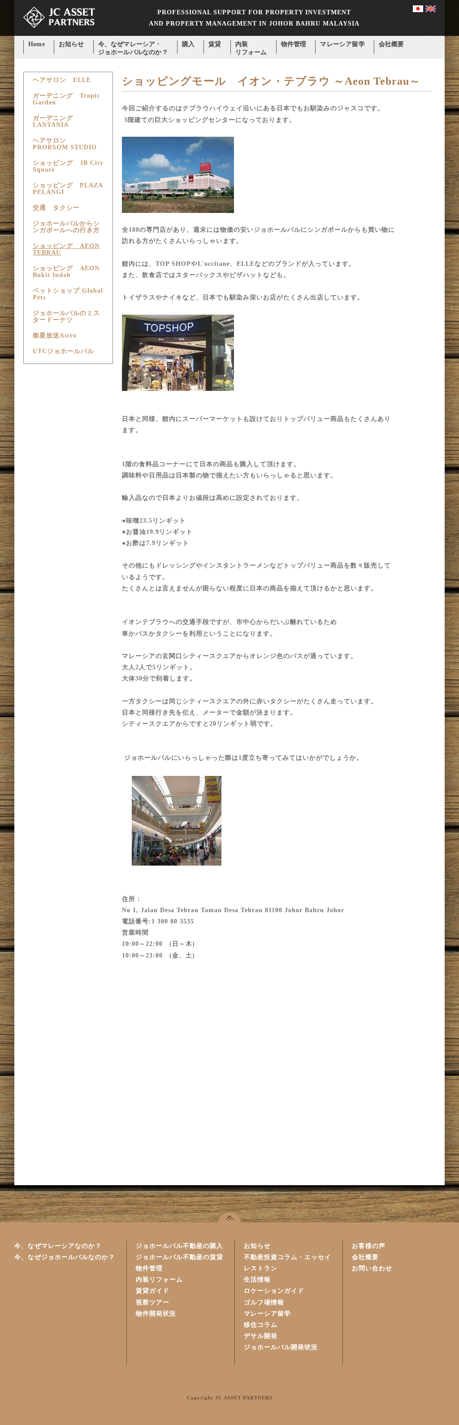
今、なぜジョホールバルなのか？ (64, 1257)
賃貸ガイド (152, 1290)
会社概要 (391, 44)
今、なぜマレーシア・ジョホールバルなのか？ (133, 45)
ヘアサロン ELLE (62, 80)
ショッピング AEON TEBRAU (66, 249)
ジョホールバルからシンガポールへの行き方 (66, 227)
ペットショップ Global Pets (68, 294)
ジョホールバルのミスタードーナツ (66, 316)
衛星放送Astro (55, 335)
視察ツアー (152, 1302)
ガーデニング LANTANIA (56, 121)
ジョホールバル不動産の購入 (179, 1246)
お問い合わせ (372, 1268)
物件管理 (294, 44)
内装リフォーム (251, 45)
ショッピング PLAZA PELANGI (68, 188)
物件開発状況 (156, 1313)
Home (36, 44)
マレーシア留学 (342, 44)
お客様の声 (368, 1246)
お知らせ (71, 44)
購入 (188, 44)
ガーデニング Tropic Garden (66, 99)
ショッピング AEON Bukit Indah (66, 271)
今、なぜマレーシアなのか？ (58, 1246)
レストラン (260, 1268)
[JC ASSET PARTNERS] (59, 33)
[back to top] (229, 1217)
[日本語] (418, 10)
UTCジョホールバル (63, 351)
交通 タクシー (56, 207)
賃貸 (214, 44)
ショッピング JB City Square (68, 166)
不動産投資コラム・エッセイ (287, 1257)
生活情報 (257, 1279)
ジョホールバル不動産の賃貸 (179, 1257)
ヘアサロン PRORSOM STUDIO (65, 144)
